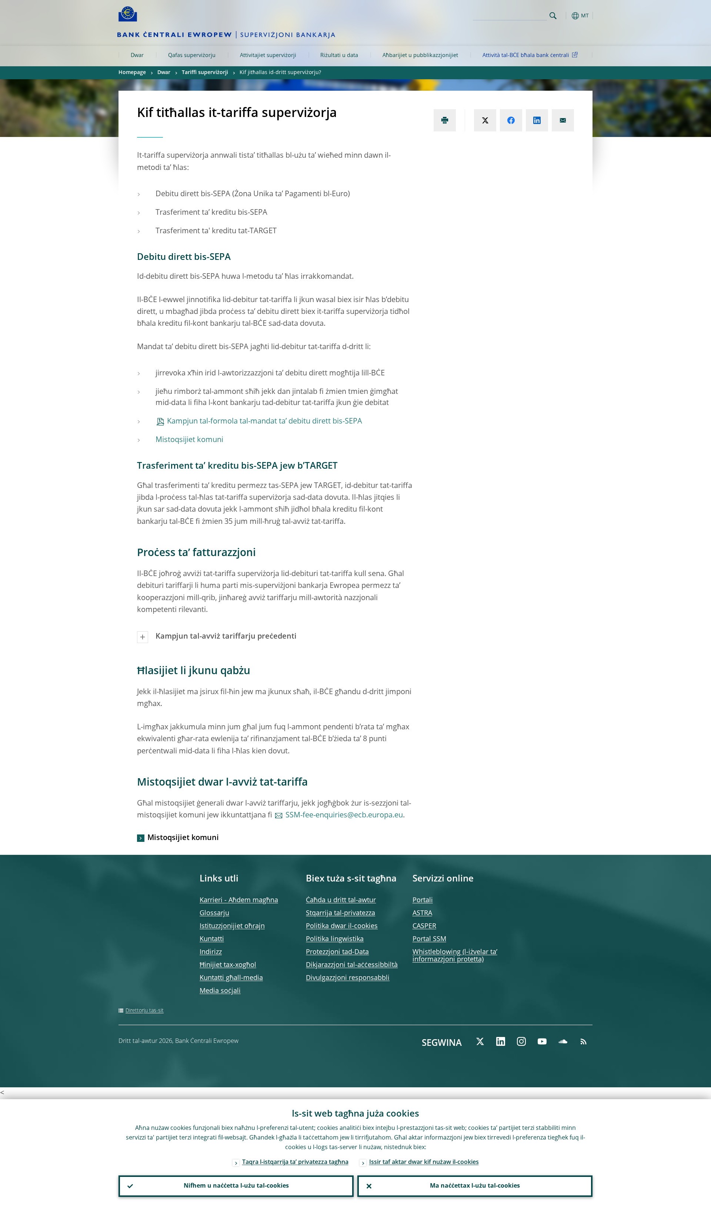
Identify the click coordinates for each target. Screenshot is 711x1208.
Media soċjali (220, 991)
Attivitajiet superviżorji (268, 55)
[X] (480, 1041)
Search (553, 15)
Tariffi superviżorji (205, 72)
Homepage (132, 72)
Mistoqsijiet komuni (189, 440)
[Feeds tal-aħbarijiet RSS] (583, 1041)
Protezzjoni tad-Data (337, 952)
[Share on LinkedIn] (537, 120)
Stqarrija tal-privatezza (340, 913)
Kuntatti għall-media (231, 978)
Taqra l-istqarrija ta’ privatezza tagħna (295, 1162)
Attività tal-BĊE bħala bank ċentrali (526, 55)
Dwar (137, 55)
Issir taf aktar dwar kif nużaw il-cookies (424, 1162)
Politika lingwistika (335, 939)
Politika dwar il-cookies (342, 926)
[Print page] (445, 120)
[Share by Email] (563, 120)
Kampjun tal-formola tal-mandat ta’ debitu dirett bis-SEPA (264, 421)
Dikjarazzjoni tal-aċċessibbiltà (352, 965)
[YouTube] (542, 1041)
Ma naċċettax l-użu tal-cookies (475, 1186)
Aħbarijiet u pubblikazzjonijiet (420, 55)
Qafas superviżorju (192, 55)
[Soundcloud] (563, 1041)
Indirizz (211, 952)
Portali (423, 900)
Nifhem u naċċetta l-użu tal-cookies (236, 1186)
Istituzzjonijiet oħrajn (232, 926)
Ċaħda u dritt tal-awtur (341, 900)
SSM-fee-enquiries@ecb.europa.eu (344, 815)
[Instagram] (521, 1041)
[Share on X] (485, 120)
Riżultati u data (339, 55)
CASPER (424, 926)
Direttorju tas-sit (145, 1010)
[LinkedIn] (501, 1041)
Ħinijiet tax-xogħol (228, 965)
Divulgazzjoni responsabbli (348, 978)
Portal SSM (429, 939)
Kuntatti (212, 939)
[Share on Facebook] (511, 120)
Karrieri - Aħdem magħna (239, 900)
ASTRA (422, 913)
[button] (566, 16)
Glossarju (214, 913)
